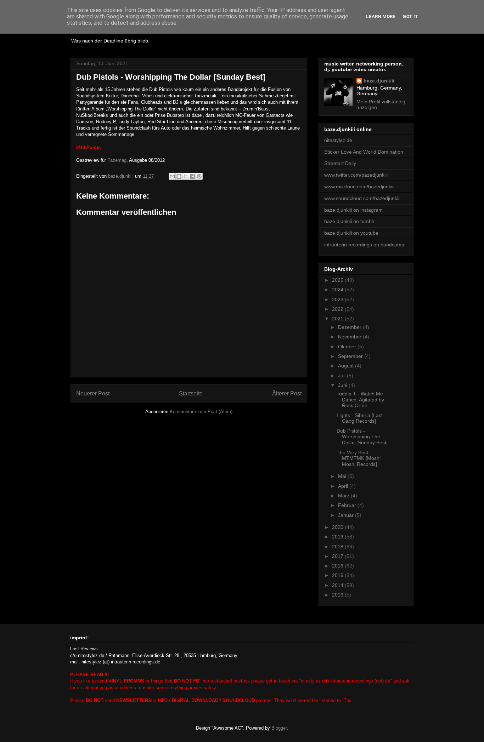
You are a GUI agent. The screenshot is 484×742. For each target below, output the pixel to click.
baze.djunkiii (379, 81)
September (351, 356)
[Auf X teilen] (185, 176)
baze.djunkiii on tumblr (349, 221)
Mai (343, 476)
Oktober (348, 346)
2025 (338, 280)
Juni (343, 385)
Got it (410, 16)
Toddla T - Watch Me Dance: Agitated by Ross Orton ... (360, 400)
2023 (338, 299)
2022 (338, 309)
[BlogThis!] (178, 176)
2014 (338, 585)
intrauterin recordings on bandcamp (364, 244)
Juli (342, 375)
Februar (348, 505)
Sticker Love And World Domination (363, 152)
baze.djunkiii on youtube (351, 233)
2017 (338, 556)
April (343, 486)
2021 (338, 318)
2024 (338, 289)
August (346, 366)
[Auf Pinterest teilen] (199, 176)
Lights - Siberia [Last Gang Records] (360, 418)
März (344, 495)
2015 (338, 575)
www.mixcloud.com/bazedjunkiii (359, 186)
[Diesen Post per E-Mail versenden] (172, 176)
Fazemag (116, 160)
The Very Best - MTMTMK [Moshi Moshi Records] (359, 458)
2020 (338, 527)
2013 (338, 595)
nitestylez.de (338, 140)
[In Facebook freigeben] (192, 176)
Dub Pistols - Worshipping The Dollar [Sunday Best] (362, 437)
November (350, 336)
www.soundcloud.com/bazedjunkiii (362, 198)
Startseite (191, 393)
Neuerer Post (92, 393)
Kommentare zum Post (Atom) (201, 411)
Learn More (380, 16)
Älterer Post (287, 393)
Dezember (350, 327)
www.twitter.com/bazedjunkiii (356, 175)
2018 (338, 546)
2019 (338, 537)
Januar (346, 515)
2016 (338, 566)
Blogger (279, 728)
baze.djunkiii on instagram (353, 210)
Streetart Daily (340, 163)
